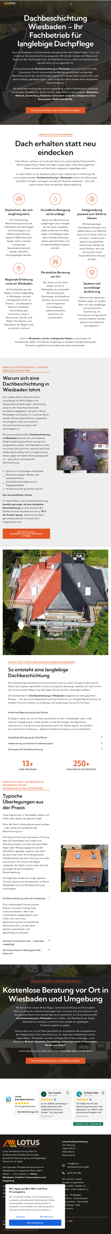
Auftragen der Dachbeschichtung (25, 749)
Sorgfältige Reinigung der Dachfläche (27, 737)
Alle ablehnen (46, 1216)
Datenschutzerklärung (26, 1230)
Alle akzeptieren (35, 1222)
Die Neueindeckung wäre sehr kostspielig (24, 898)
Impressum (8, 1230)
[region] (35, 1206)
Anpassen (20, 1216)
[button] (55, 712)
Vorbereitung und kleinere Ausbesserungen (30, 743)
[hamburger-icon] (71, 4)
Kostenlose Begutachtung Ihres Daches (28, 712)
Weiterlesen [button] (47, 1116)
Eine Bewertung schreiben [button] (31, 1112)
